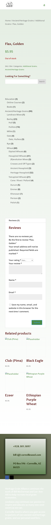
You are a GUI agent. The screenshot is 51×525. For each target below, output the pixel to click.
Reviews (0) (14, 220)
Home (8, 20)
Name (12, 280)
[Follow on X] (12, 477)
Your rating (15, 260)
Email (12, 292)
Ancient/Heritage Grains (23, 20)
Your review (15, 263)
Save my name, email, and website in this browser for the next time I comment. (23, 308)
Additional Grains (30, 66)
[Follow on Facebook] (7, 477)
